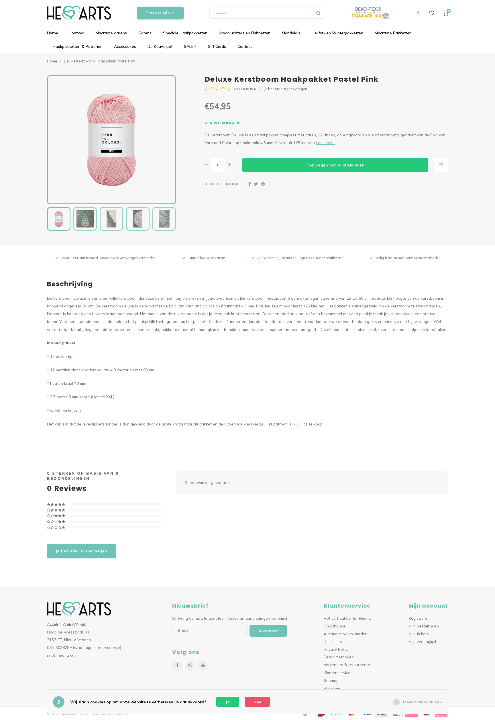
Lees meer (325, 142)
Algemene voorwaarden (346, 633)
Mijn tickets (418, 633)
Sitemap (331, 680)
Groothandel (335, 625)
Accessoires (125, 46)
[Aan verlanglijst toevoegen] (441, 165)
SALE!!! (190, 46)
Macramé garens (111, 33)
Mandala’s (291, 33)
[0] (445, 13)
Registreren (419, 618)
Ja (228, 702)
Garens (145, 33)
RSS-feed (332, 688)
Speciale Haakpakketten (185, 33)
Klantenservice (337, 672)
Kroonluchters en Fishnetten (244, 33)
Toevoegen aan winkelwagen (335, 165)
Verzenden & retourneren (347, 664)
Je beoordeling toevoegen (285, 89)
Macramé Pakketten (393, 33)
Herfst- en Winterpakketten (337, 33)
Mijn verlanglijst (422, 641)
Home (52, 33)
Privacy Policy (336, 649)
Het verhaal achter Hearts (348, 618)
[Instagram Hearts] (190, 666)
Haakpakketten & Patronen (78, 46)
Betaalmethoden (339, 656)
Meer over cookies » (422, 702)
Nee (257, 702)
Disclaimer (333, 641)
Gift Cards (217, 46)
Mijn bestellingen (423, 625)
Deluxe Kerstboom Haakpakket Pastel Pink (99, 61)
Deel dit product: (224, 184)
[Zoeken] (318, 13)
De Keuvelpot (160, 46)
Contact (244, 46)
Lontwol (77, 33)
